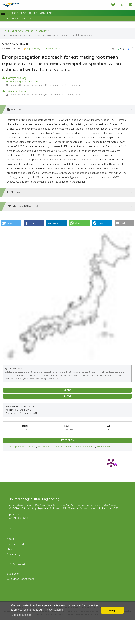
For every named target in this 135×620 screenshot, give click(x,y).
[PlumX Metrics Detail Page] (111, 463)
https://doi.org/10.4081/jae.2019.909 (43, 48)
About (10, 538)
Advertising (13, 554)
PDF (68, 390)
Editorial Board (15, 544)
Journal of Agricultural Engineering (30, 13)
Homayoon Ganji (15, 78)
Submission (13, 573)
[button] (11, 223)
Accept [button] (112, 610)
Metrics (15, 192)
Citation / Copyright (25, 206)
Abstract (16, 109)
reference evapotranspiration (79, 446)
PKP (101, 508)
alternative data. (105, 446)
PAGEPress (15, 508)
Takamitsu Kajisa (15, 91)
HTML (68, 396)
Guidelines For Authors (20, 578)
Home (6, 31)
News (10, 549)
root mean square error (50, 446)
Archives (17, 31)
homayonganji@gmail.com (23, 81)
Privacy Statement (54, 609)
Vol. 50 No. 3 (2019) (36, 31)
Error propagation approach (21, 446)
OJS (115, 508)
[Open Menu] (3, 13)
